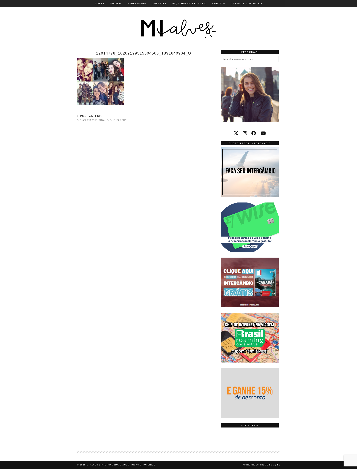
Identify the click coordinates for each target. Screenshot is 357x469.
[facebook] (253, 133)
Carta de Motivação (246, 3)
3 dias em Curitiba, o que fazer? (102, 118)
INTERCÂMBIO (136, 3)
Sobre (100, 3)
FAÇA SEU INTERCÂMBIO (189, 3)
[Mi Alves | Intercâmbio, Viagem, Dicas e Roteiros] (178, 22)
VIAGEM (115, 3)
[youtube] (263, 133)
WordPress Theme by (261, 465)
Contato (218, 3)
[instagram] (245, 133)
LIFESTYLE (159, 3)
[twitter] (236, 133)
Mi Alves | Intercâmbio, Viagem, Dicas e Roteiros (121, 465)
